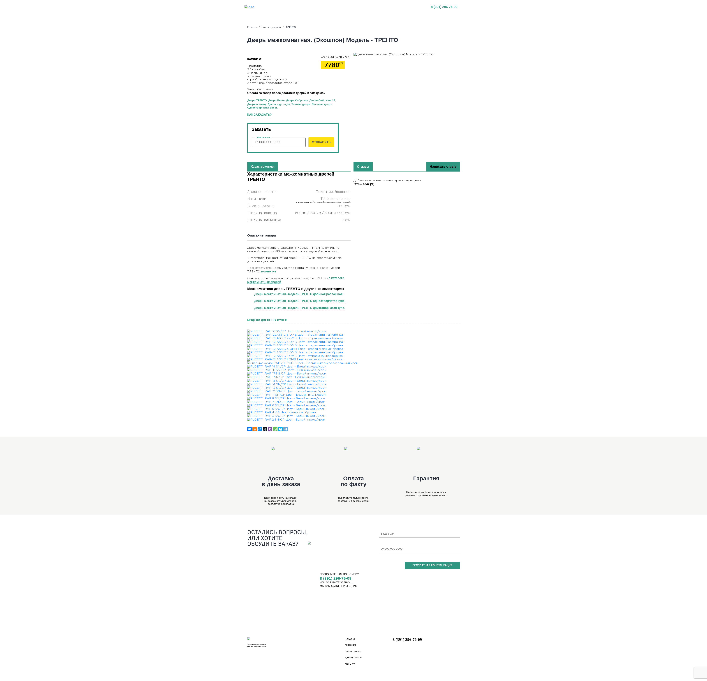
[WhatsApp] (275, 429)
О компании (353, 651)
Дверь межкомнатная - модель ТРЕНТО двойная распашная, (298, 294)
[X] (265, 429)
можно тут (268, 271)
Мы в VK (350, 663)
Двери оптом (353, 657)
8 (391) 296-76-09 (444, 7)
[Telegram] (285, 429)
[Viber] (270, 429)
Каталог (350, 638)
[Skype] (280, 429)
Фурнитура (395, 7)
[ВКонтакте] (249, 429)
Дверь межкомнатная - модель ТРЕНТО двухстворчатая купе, (299, 307)
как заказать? (259, 114)
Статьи (363, 7)
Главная (282, 7)
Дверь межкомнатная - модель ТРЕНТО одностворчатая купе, (299, 300)
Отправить (321, 142)
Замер (378, 7)
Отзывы (347, 7)
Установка (328, 7)
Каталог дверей (305, 7)
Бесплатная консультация (432, 565)
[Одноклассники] (254, 429)
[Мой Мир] (260, 429)
